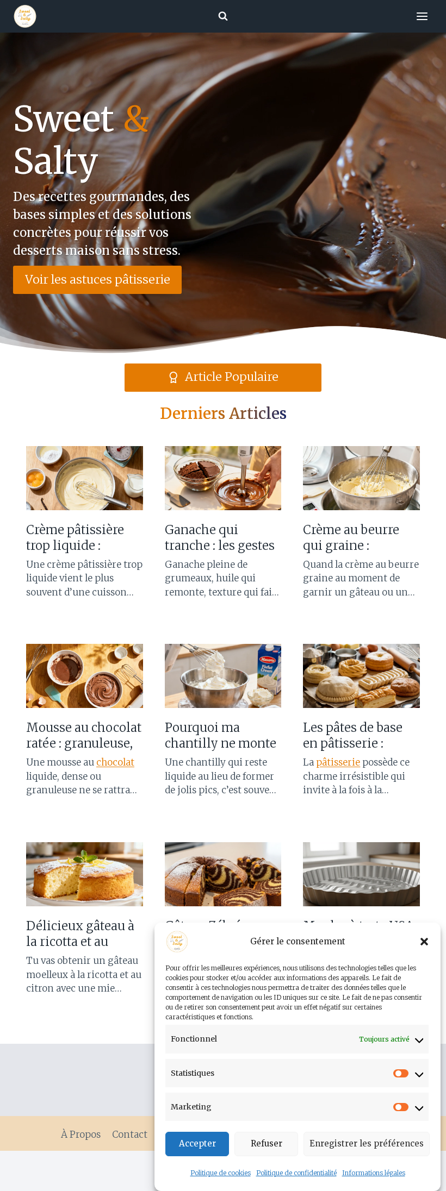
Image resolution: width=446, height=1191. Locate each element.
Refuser (266, 1143)
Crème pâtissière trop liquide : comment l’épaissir (82, 537)
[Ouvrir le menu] (422, 16)
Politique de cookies (220, 1173)
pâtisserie (338, 762)
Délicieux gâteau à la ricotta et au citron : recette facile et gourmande (80, 933)
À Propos (81, 1134)
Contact (129, 1134)
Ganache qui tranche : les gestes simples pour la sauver (220, 537)
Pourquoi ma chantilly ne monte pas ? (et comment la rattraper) (220, 735)
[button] (424, 941)
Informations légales (373, 1173)
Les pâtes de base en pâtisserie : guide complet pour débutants (360, 735)
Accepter (197, 1143)
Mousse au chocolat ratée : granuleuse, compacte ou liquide (83, 735)
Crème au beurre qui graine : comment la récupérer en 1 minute (351, 537)
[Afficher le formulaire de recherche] (223, 16)
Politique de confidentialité (296, 1173)
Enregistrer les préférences (366, 1143)
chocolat (115, 762)
